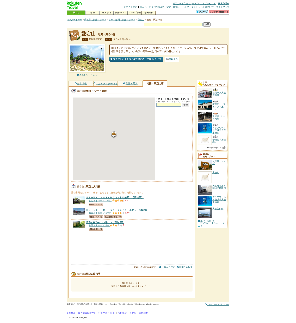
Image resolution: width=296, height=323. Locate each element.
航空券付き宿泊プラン (113, 216)
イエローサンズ (219, 162)
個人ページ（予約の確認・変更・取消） (160, 7)
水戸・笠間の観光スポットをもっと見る (212, 223)
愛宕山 (141, 19)
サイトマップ (222, 7)
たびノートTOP (74, 19)
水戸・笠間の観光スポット (122, 19)
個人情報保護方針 (87, 313)
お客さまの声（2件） (99, 225)
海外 (93, 12)
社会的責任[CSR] (106, 313)
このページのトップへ (218, 304)
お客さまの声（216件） (100, 200)
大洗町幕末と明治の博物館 (219, 186)
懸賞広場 (107, 12)
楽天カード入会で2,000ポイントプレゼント (194, 3)
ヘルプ (185, 7)
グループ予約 (135, 12)
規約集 (133, 313)
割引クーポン (121, 12)
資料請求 (143, 313)
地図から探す (186, 267)
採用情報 (122, 313)
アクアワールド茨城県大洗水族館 (219, 199)
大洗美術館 (218, 208)
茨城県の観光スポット (95, 19)
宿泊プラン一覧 (96, 204)
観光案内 (149, 12)
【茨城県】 (115, 197)
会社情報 (71, 313)
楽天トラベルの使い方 (202, 7)
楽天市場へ (223, 3)
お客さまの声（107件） (100, 213)
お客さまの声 (130, 7)
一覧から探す (168, 267)
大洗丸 (215, 172)
